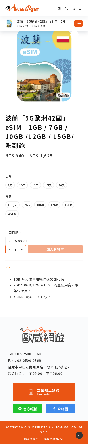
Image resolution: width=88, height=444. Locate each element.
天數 (8, 177)
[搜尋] (73, 8)
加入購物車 (55, 249)
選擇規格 (78, 23)
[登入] (66, 8)
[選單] (81, 8)
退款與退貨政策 (54, 439)
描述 (8, 267)
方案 (8, 196)
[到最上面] (79, 435)
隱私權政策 (31, 439)
